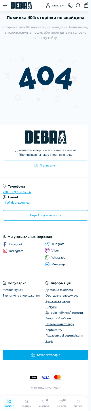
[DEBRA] (45, 137)
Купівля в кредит (58, 301)
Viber (55, 250)
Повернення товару (60, 324)
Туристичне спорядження (21, 295)
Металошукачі (13, 290)
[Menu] (5, 5)
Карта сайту (54, 329)
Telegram (57, 244)
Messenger (59, 264)
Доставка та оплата (59, 290)
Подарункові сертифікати (64, 335)
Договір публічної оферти (64, 312)
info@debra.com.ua (16, 202)
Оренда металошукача (62, 295)
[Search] (78, 5)
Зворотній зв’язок (59, 318)
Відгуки (51, 307)
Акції (49, 341)
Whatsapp (58, 257)
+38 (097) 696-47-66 (17, 192)
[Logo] (21, 5)
